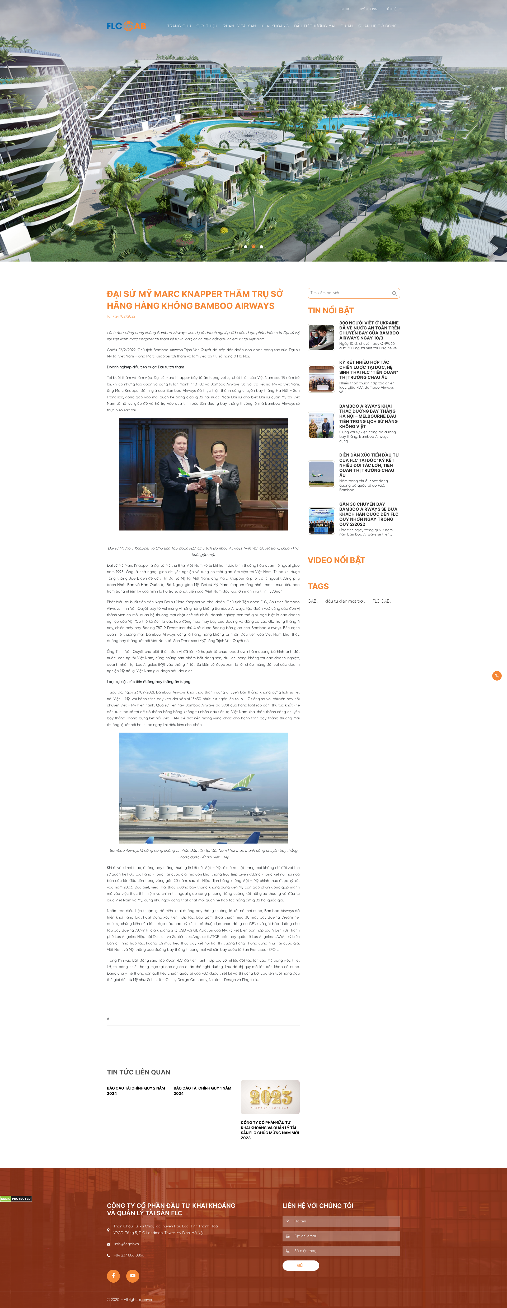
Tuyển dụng (368, 9)
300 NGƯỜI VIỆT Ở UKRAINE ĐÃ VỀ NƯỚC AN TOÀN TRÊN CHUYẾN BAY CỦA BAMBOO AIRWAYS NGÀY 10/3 (369, 330)
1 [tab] (245, 247)
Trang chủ (179, 26)
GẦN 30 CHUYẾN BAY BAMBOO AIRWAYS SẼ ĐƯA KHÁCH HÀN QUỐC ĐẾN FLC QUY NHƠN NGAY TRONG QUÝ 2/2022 (368, 514)
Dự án (347, 26)
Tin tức (344, 9)
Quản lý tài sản (239, 26)
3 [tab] (261, 247)
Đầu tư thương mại (314, 26)
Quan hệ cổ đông (377, 26)
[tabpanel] (253, 131)
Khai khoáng (275, 26)
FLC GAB (381, 601)
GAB (312, 601)
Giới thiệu (206, 26)
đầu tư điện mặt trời (344, 601)
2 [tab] (254, 247)
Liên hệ (391, 9)
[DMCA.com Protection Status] (16, 1199)
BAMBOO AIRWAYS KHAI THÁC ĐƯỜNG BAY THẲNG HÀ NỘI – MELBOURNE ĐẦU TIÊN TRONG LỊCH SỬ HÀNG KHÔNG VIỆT (368, 416)
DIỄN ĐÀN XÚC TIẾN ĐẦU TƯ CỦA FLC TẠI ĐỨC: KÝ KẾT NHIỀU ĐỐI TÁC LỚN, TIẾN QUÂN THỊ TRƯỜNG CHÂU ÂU (369, 465)
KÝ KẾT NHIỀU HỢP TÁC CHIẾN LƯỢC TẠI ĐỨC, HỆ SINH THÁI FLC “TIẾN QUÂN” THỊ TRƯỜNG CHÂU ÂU (368, 370)
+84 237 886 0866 (497, 676)
